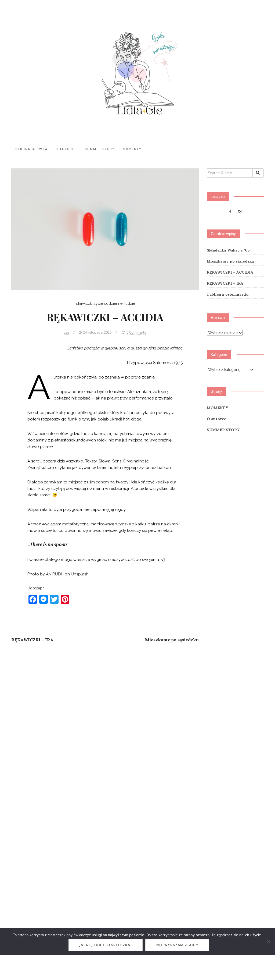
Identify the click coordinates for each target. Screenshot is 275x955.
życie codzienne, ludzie (114, 303)
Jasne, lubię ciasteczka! (105, 945)
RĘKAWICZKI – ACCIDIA (230, 272)
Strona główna (31, 149)
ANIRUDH (55, 574)
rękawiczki (84, 303)
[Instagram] (240, 211)
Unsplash (80, 574)
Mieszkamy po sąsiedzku (230, 261)
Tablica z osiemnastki (228, 294)
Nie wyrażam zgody (177, 945)
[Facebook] (230, 211)
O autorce (66, 149)
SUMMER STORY (100, 149)
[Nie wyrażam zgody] (268, 941)
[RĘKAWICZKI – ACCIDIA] (105, 229)
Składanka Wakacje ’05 (228, 250)
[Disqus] (105, 718)
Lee (66, 332)
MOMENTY (132, 149)
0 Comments (136, 332)
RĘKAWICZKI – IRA (225, 283)
